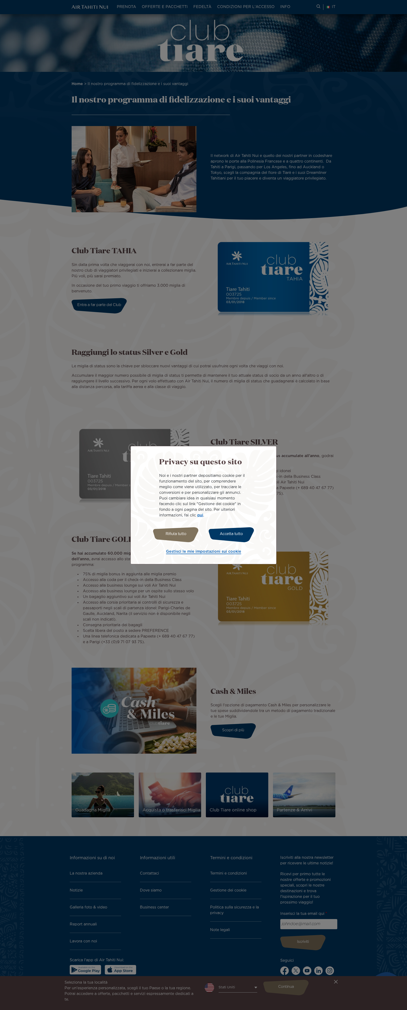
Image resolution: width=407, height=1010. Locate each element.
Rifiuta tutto (176, 534)
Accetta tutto (231, 534)
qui (200, 515)
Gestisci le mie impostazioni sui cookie (203, 551)
